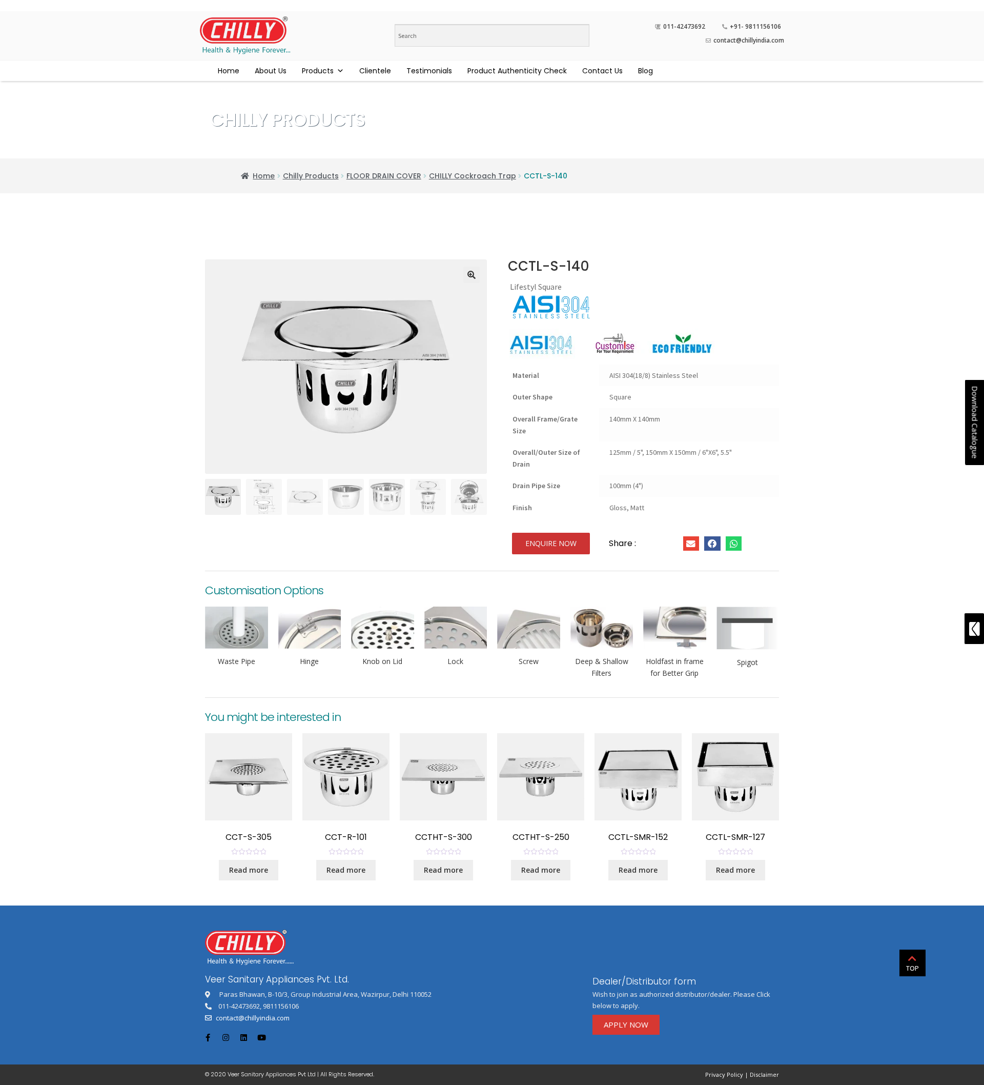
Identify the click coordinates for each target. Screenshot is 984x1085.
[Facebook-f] (207, 1037)
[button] (551, 543)
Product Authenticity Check (517, 71)
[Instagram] (225, 1037)
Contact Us (602, 71)
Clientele (375, 71)
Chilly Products (311, 176)
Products (318, 71)
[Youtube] (261, 1037)
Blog (645, 71)
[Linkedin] (243, 1037)
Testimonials (429, 71)
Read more (248, 870)
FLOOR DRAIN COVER (383, 176)
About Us (270, 71)
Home (228, 71)
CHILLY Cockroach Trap (472, 176)
